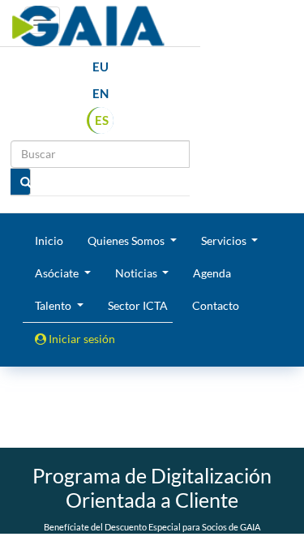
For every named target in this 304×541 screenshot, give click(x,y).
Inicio (49, 240)
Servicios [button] (225, 240)
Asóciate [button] (58, 273)
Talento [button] (54, 305)
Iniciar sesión (80, 339)
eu (100, 66)
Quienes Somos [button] (127, 240)
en (100, 93)
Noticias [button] (137, 273)
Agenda (212, 273)
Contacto (215, 305)
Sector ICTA (138, 305)
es (102, 120)
